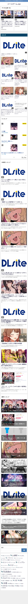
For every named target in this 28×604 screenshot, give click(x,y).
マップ (15, 567)
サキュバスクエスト (16, 560)
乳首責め (7, 572)
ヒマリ (16, 565)
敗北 (11, 580)
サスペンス (7, 562)
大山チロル (7, 578)
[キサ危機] (14, 126)
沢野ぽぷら (11, 583)
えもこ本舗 (4, 154)
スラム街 (13, 562)
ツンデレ (21, 562)
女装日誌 (23, 578)
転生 (22, 585)
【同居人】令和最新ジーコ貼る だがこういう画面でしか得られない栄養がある (21, 23)
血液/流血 (5, 585)
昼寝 (20, 580)
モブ (10, 569)
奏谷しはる (18, 578)
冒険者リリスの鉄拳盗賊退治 (7, 574)
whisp (3, 555)
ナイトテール (5, 565)
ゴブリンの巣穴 (6, 560)
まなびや (3, 558)
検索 (2, 547)
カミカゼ (21, 558)
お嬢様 (14, 555)
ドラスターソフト (5, 142)
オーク (16, 558)
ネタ (12, 565)
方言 (15, 580)
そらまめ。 (22, 555)
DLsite (24, 157)
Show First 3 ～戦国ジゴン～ (7, 141)
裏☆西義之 (11, 585)
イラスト (10, 558)
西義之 (18, 585)
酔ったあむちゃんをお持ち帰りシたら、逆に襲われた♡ (13, 152)
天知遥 (13, 578)
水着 (5, 583)
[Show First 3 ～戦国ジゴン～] (14, 137)
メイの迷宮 (4, 569)
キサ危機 (3, 131)
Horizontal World (5, 132)
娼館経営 (7, 580)
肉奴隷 (22, 583)
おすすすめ (8, 555)
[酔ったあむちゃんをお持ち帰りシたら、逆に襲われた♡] (14, 148)
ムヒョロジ (20, 567)
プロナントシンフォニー (7, 567)
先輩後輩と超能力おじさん (17, 572)
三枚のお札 (14, 569)
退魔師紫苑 (4, 587)
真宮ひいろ (17, 583)
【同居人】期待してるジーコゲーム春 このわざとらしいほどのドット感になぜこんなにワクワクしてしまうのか (7, 24)
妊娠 (3, 580)
